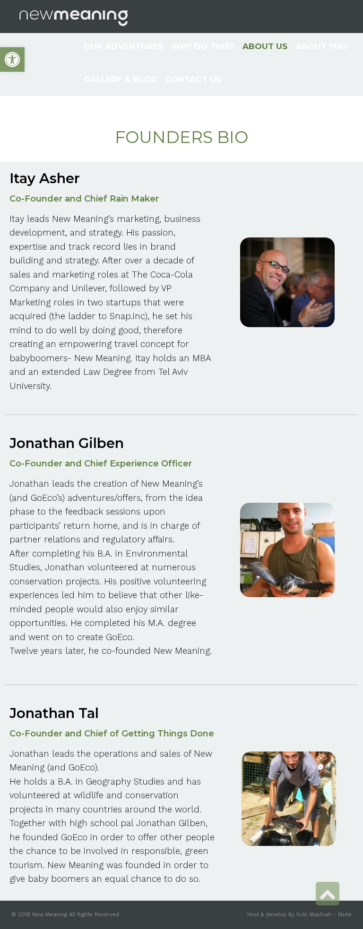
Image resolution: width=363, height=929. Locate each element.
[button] (12, 59)
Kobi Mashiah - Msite (324, 915)
